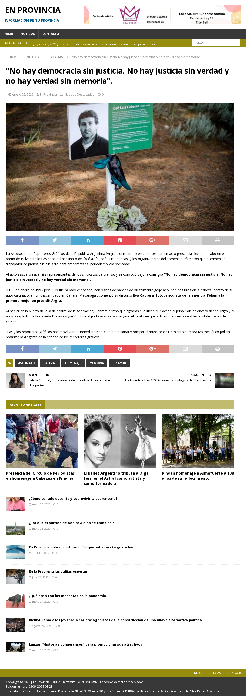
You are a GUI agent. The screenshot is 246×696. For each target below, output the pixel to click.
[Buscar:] (216, 42)
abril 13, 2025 (40, 553)
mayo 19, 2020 (41, 650)
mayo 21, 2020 (41, 528)
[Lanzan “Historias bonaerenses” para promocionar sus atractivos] (15, 647)
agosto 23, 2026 (41, 626)
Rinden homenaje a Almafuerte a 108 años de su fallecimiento (198, 476)
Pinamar (119, 363)
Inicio (8, 34)
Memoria (97, 363)
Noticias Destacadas (79, 94)
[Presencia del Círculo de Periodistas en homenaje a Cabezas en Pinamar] (42, 441)
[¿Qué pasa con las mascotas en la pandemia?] (15, 601)
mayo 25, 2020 (41, 504)
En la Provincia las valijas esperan (58, 571)
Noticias (28, 34)
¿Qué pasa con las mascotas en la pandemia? (68, 595)
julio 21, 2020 (40, 577)
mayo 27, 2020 (41, 601)
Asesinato (26, 363)
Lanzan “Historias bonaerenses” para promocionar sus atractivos (85, 644)
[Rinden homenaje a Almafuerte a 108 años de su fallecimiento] (198, 441)
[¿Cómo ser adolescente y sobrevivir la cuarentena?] (15, 504)
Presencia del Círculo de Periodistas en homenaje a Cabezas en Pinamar (40, 476)
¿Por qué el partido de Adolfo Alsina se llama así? (71, 523)
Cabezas (49, 363)
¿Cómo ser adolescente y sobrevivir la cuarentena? (73, 498)
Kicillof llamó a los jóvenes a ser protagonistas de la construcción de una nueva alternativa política (115, 620)
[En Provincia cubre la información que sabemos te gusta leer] (15, 552)
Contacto (50, 34)
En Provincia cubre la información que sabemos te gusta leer (82, 547)
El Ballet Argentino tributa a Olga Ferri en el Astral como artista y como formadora (116, 478)
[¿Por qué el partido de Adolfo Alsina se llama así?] (15, 528)
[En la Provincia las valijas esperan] (15, 576)
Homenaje (73, 363)
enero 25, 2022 (22, 94)
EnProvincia (48, 94)
